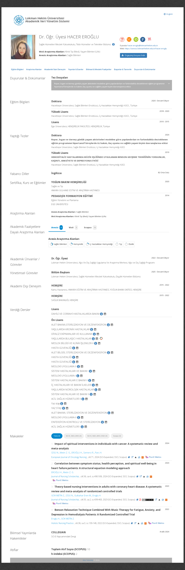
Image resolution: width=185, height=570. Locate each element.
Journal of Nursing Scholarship (65, 476)
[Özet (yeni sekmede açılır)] (129, 457)
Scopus (90, 227)
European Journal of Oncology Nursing (69, 457)
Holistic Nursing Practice (62, 523)
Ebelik (131, 244)
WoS (73, 227)
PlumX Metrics (155, 457)
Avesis (56, 227)
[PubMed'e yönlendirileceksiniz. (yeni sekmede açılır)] (139, 457)
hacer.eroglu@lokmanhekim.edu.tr (142, 45)
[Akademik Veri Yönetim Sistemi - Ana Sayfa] (19, 20)
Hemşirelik (78, 244)
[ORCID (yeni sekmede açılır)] (136, 39)
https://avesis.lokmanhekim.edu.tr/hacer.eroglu (146, 48)
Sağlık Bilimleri (60, 244)
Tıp (120, 244)
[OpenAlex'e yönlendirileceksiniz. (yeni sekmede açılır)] (136, 457)
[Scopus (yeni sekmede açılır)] (129, 40)
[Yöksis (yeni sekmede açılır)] (149, 39)
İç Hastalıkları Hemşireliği (101, 244)
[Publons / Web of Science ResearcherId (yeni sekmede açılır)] (142, 39)
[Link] (132, 457)
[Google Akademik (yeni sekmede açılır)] (122, 39)
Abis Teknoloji (88, 560)
